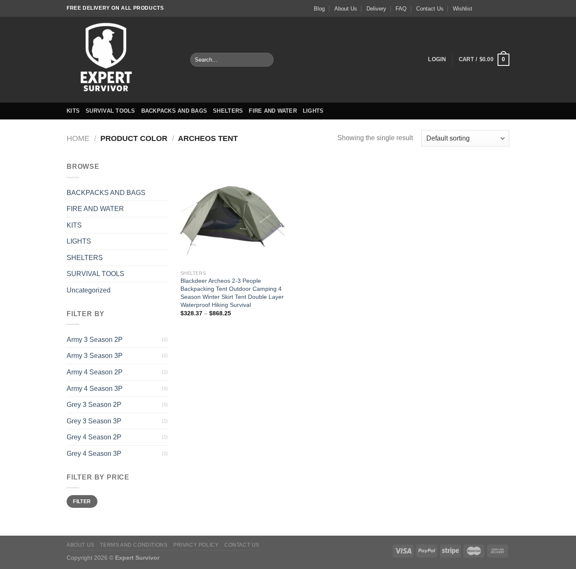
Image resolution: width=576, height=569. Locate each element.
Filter (82, 501)
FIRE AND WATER (273, 111)
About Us (345, 8)
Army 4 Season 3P (95, 388)
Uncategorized (88, 290)
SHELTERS (228, 111)
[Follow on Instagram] (489, 8)
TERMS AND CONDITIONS (133, 545)
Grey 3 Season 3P (94, 421)
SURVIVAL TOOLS (110, 111)
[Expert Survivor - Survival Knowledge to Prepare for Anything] (122, 60)
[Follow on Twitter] (497, 8)
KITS (73, 111)
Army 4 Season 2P (95, 372)
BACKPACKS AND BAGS (174, 111)
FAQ (401, 8)
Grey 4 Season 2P (94, 437)
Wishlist (462, 8)
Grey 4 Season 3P (94, 453)
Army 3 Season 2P (95, 339)
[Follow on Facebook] (481, 8)
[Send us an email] (505, 8)
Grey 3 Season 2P (94, 404)
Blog (319, 8)
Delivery (376, 8)
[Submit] (265, 60)
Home (78, 138)
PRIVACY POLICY (196, 545)
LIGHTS (313, 111)
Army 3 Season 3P (95, 355)
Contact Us (430, 8)
